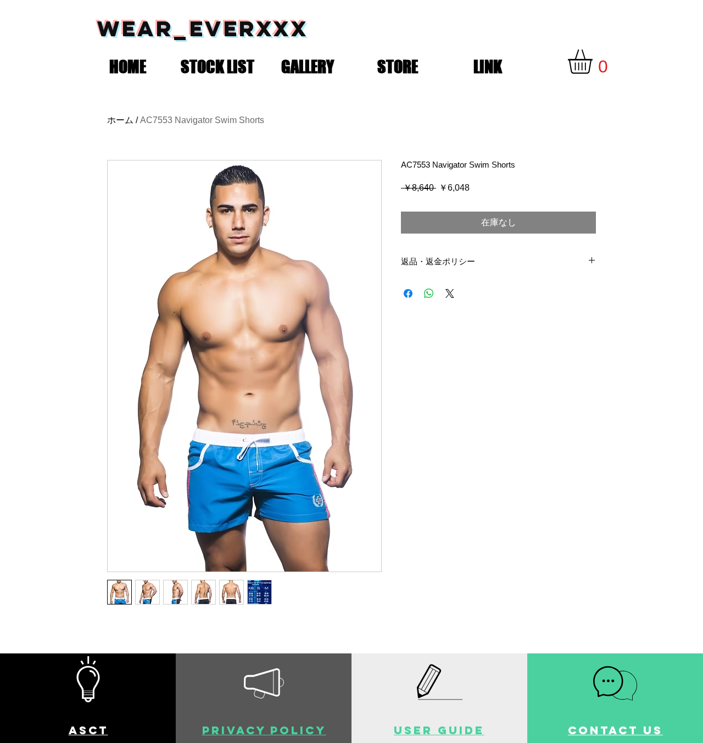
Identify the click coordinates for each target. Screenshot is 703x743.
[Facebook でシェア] (408, 293)
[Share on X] (449, 293)
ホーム (120, 120)
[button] (217, 64)
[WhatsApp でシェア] (429, 293)
